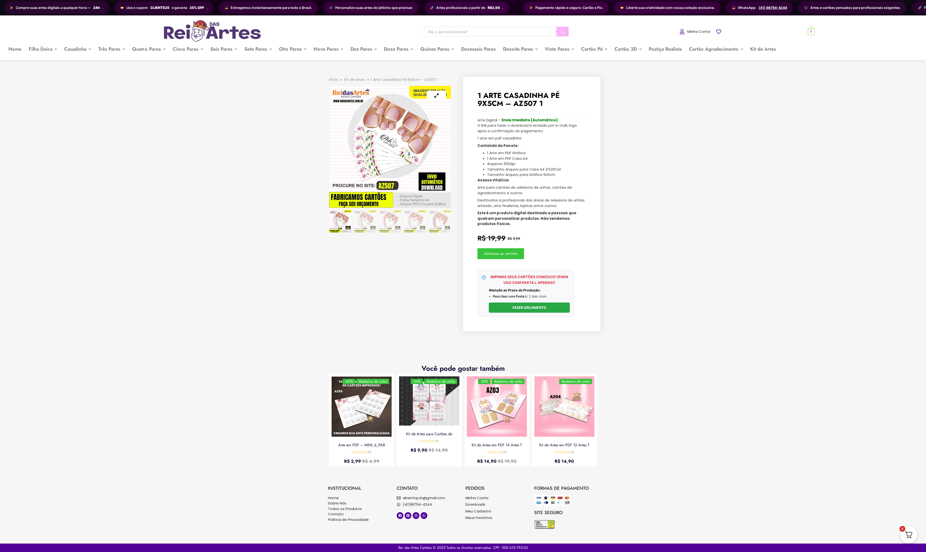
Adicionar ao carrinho (500, 253)
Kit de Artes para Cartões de (429, 434)
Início (333, 79)
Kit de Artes (763, 49)
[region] (463, 7)
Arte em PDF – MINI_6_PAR (361, 445)
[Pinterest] (408, 515)
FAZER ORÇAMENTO (529, 307)
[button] (43, 49)
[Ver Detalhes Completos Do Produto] (362, 435)
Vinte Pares (557, 49)
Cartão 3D (625, 49)
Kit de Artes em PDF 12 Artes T (564, 445)
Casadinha (75, 49)
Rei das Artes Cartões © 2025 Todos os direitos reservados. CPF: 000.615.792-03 (463, 547)
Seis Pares (221, 49)
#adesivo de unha (373, 381)
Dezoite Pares (518, 49)
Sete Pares (255, 49)
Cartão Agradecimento (713, 49)
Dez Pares (361, 49)
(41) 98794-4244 (772, 7)
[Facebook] (400, 515)
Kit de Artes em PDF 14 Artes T (497, 445)
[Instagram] (416, 515)
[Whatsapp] (424, 515)
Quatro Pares (146, 49)
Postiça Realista (665, 49)
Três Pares (109, 49)
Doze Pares (396, 49)
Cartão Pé (592, 49)
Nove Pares (326, 49)
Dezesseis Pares (478, 49)
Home (14, 49)
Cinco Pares (185, 49)
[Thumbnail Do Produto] (436, 95)
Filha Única (40, 49)
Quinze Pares (434, 49)
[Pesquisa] (563, 31)
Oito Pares (290, 49)
